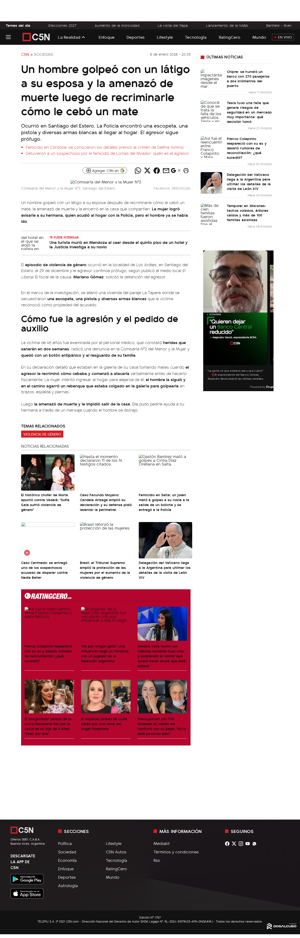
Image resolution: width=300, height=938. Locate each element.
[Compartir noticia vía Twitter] (147, 170)
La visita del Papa (173, 25)
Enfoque (107, 37)
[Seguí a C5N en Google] (173, 171)
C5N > (27, 54)
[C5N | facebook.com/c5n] (228, 843)
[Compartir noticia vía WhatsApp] (137, 170)
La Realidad (69, 37)
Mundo (259, 37)
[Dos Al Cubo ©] (281, 927)
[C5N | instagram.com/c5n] (242, 843)
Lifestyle (165, 37)
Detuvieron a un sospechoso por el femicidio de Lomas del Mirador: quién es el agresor (107, 153)
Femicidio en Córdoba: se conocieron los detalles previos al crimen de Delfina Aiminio (105, 147)
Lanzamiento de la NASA (227, 25)
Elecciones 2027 (62, 25)
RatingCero (229, 37)
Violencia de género (42, 434)
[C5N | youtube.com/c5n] (248, 843)
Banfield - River (279, 25)
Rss (157, 860)
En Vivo (285, 37)
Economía (67, 860)
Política (65, 843)
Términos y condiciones (176, 852)
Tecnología (196, 37)
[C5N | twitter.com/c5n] (235, 843)
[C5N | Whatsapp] (255, 843)
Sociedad (43, 54)
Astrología (68, 885)
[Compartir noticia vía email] (166, 170)
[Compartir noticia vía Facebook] (156, 170)
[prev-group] (206, 321)
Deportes (136, 37)
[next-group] (271, 321)
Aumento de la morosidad (117, 25)
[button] (186, 170)
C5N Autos (116, 852)
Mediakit (162, 843)
